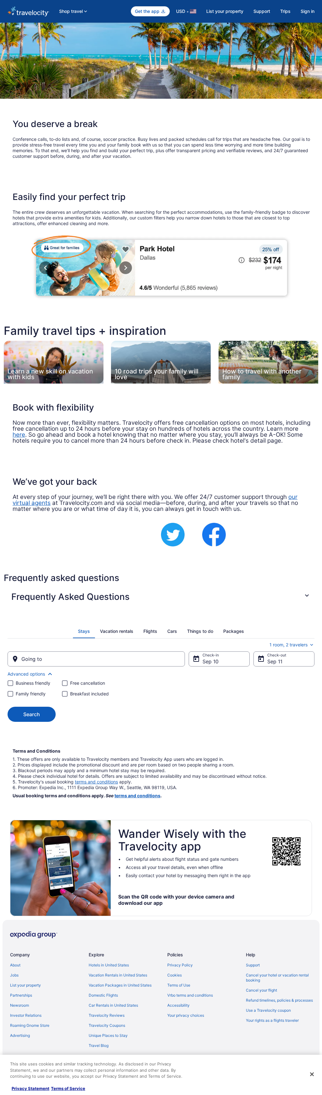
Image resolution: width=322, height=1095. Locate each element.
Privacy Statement (30, 1088)
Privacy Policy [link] (180, 965)
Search (31, 714)
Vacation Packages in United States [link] (120, 985)
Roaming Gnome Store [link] (29, 1025)
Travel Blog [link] (98, 1045)
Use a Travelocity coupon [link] (268, 1010)
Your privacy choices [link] (185, 1015)
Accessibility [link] (178, 1005)
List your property (224, 11)
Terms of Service (68, 1088)
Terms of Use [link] (178, 985)
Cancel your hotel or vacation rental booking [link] (277, 977)
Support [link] (253, 965)
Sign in (307, 11)
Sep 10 (211, 661)
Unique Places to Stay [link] (108, 1035)
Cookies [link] (174, 975)
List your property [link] (25, 985)
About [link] (15, 965)
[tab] (84, 631)
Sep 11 (274, 661)
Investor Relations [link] (26, 1015)
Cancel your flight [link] (261, 990)
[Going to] (96, 658)
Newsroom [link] (19, 1005)
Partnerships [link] (21, 995)
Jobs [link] (14, 975)
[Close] (312, 1074)
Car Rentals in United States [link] (113, 1005)
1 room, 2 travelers (288, 644)
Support (261, 11)
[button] (161, 597)
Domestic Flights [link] (103, 995)
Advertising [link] (20, 1035)
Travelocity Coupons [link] (107, 1025)
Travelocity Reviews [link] (107, 1015)
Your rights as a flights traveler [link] (272, 1020)
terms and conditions (96, 781)
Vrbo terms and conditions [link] (190, 995)
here (19, 434)
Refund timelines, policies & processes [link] (279, 1000)
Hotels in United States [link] (109, 965)
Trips (285, 11)
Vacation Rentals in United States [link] (118, 975)
